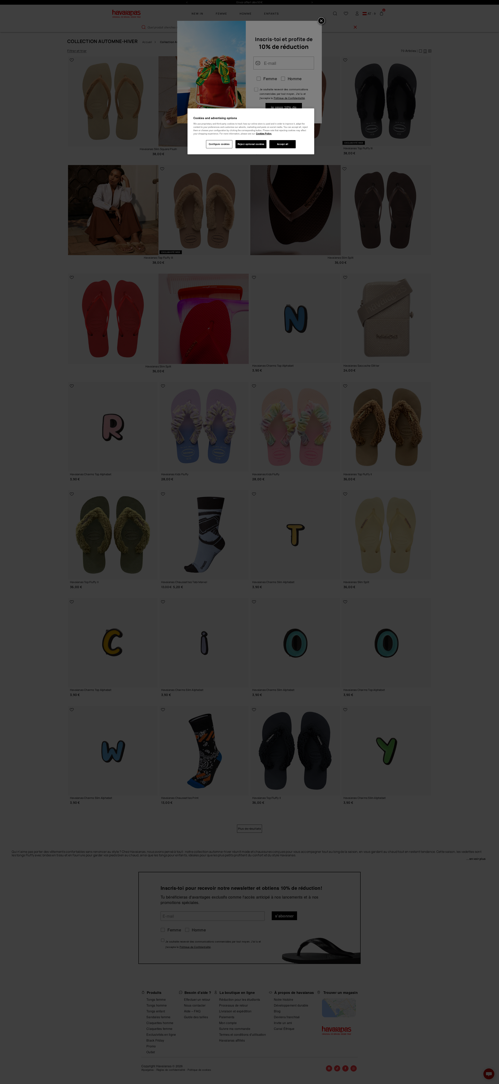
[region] (251, 131)
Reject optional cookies (251, 144)
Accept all (282, 144)
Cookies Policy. (264, 133)
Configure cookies (219, 144)
